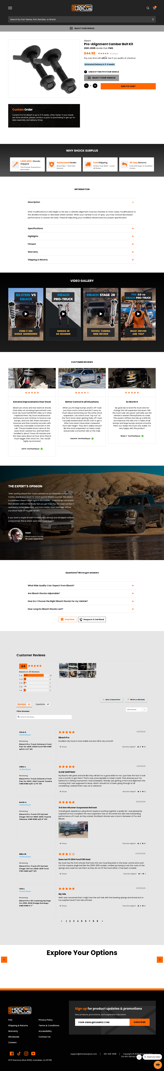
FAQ (10, 1019)
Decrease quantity (86, 85)
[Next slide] (160, 960)
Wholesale (13, 1036)
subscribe (140, 1022)
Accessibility (45, 1031)
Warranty (13, 1031)
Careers (12, 1042)
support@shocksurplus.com (84, 1054)
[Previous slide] (4, 960)
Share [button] (64, 747)
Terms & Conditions (49, 1025)
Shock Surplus (146, 1054)
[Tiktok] (19, 1054)
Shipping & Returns (18, 1025)
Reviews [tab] (22, 704)
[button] (139, 747)
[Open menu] (12, 8)
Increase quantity (95, 85)
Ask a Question (112, 699)
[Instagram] (26, 1054)
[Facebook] (12, 1054)
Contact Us (44, 1036)
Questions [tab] (40, 704)
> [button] (102, 921)
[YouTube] (33, 1054)
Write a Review (137, 699)
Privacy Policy (46, 1019)
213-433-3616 (110, 1054)
